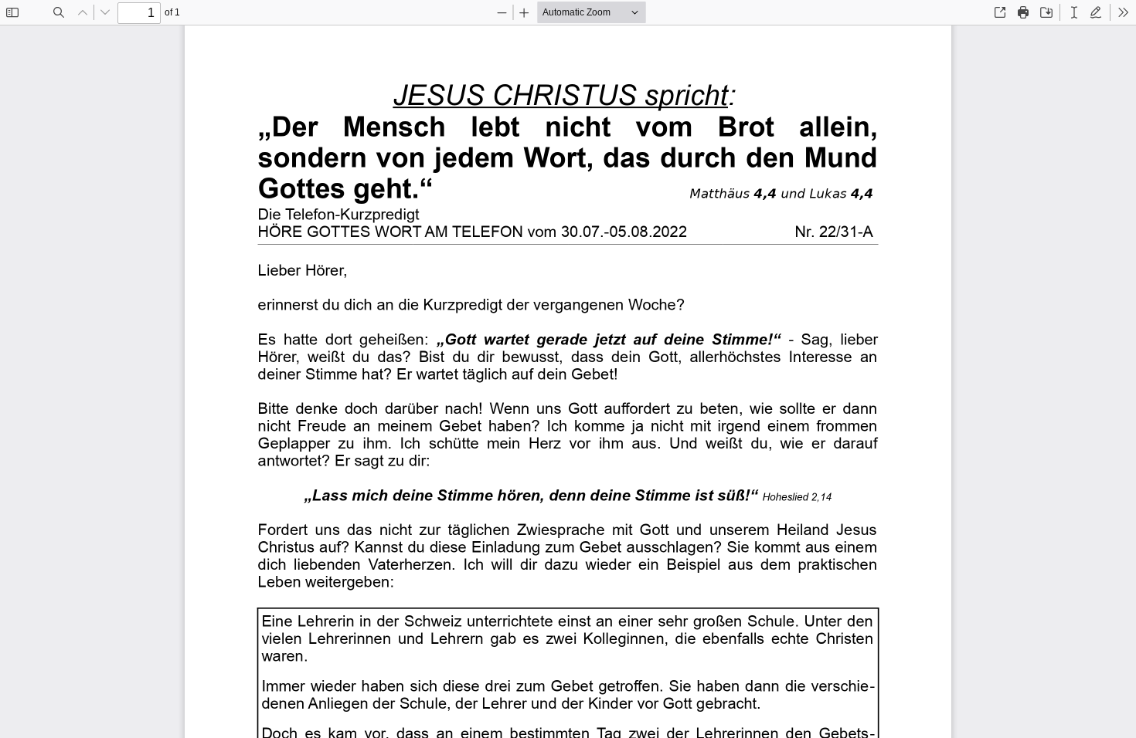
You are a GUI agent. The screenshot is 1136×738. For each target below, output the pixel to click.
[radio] (1074, 12)
